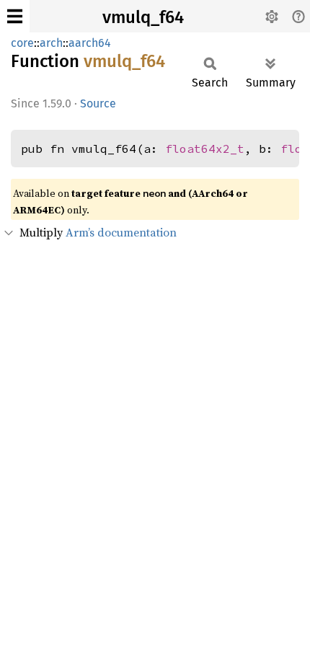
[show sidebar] (15, 16)
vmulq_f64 (143, 17)
